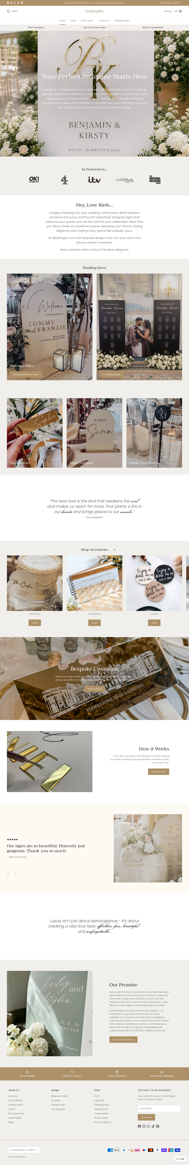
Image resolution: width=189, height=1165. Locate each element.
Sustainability (15, 1117)
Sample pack (58, 1109)
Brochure (55, 1100)
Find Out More (95, 688)
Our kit (11, 1109)
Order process (15, 1104)
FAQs (96, 1096)
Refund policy (101, 1109)
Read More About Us (123, 1039)
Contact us (104, 20)
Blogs (11, 1122)
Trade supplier (101, 1113)
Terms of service (102, 1122)
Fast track (99, 1100)
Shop (73, 20)
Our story (13, 1096)
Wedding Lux (20, 1157)
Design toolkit (58, 1104)
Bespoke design (122, 20)
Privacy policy (101, 1117)
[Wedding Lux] (94, 11)
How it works (87, 20)
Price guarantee (16, 1113)
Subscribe (146, 1117)
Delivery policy (101, 1104)
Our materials (15, 1100)
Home (62, 20)
